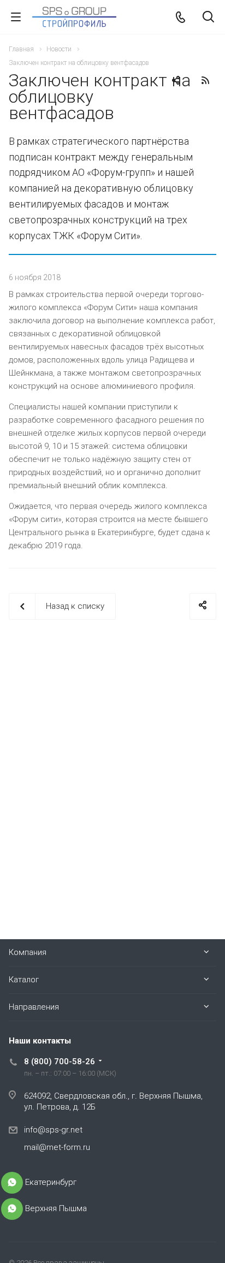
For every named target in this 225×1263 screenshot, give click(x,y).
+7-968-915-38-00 (12, 1183)
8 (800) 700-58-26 (59, 1061)
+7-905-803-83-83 (12, 1209)
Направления (34, 1007)
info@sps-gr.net (53, 1130)
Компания (27, 952)
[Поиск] (208, 17)
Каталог (24, 980)
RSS (205, 80)
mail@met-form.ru (57, 1147)
